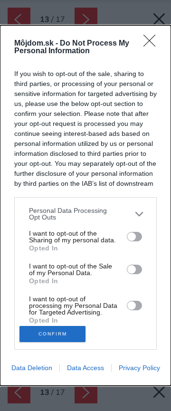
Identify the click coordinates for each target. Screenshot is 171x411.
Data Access (85, 368)
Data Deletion (31, 368)
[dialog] (85, 205)
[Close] (152, 44)
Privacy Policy (139, 368)
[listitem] (85, 213)
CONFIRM (52, 333)
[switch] (134, 236)
